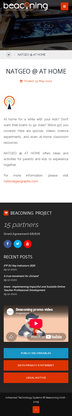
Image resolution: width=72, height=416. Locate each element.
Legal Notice (36, 377)
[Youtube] (28, 244)
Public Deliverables (36, 353)
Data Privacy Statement (36, 365)
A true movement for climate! (21, 276)
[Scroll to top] (36, 409)
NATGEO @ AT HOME (32, 54)
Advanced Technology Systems (23, 397)
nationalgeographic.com (21, 181)
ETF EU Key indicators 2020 (19, 265)
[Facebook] (8, 244)
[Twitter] (18, 244)
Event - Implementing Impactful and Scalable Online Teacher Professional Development (34, 288)
